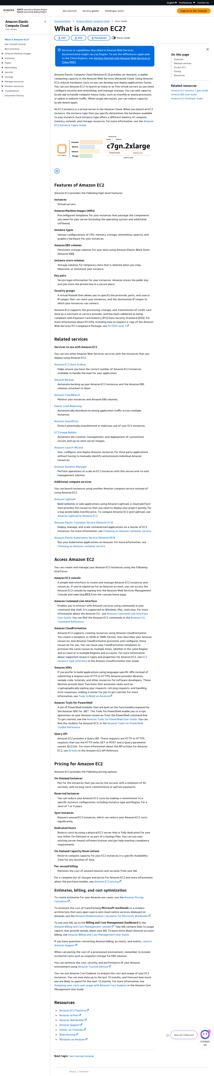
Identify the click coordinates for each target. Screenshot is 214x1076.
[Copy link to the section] (52, 185)
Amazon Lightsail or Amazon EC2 (78, 515)
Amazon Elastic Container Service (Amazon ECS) (83, 522)
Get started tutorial (81, 1056)
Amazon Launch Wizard (68, 447)
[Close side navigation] (45, 21)
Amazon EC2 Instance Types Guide (189, 90)
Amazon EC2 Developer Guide (187, 98)
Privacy (72, 1071)
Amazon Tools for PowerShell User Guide (112, 719)
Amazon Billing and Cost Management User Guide (98, 934)
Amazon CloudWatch (67, 394)
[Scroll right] (126, 10)
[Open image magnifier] (57, 171)
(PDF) (72, 62)
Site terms (84, 1071)
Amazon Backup (64, 379)
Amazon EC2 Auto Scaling (70, 364)
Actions (73, 750)
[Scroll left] (60, 10)
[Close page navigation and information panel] (207, 49)
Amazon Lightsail (64, 499)
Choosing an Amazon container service (127, 531)
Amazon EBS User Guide (184, 94)
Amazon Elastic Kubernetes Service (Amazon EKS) (84, 537)
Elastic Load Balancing (68, 406)
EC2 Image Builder (65, 432)
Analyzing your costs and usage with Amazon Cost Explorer (90, 985)
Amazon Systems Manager (70, 466)
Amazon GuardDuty (66, 421)
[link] (121, 21)
